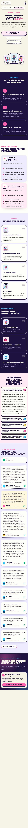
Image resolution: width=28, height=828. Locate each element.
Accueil (4, 7)
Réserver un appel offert (14, 684)
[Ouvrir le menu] (25, 3)
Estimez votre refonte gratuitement (13, 33)
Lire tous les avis (8, 646)
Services (10, 7)
